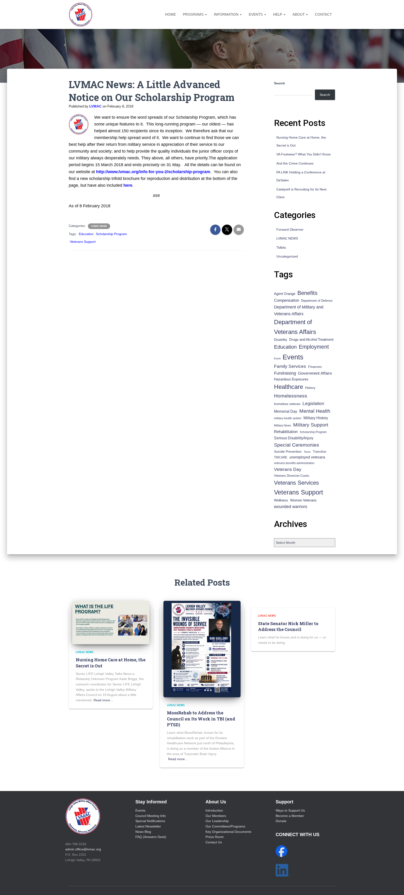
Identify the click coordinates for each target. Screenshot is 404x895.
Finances (315, 367)
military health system (287, 418)
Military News (282, 425)
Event (277, 358)
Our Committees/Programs (225, 826)
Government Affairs (315, 373)
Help (278, 14)
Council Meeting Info (150, 816)
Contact (323, 14)
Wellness (281, 500)
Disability (280, 339)
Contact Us (214, 842)
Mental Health (314, 411)
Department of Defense (316, 300)
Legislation (313, 403)
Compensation (286, 300)
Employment (314, 347)
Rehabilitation (286, 432)
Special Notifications (150, 821)
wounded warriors (290, 506)
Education (86, 234)
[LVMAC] (80, 14)
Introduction (214, 810)
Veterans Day (287, 469)
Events (256, 14)
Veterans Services (296, 483)
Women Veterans (303, 500)
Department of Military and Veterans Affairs (298, 310)
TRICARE (280, 457)
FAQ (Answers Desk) (150, 837)
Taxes (307, 451)
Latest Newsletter (148, 826)
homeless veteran (287, 404)
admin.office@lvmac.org (83, 849)
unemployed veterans (307, 457)
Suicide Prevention (288, 451)
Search (279, 83)
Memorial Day (285, 411)
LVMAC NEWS (99, 226)
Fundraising (285, 373)
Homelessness (290, 395)
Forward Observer (289, 229)
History (310, 388)
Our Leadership (217, 821)
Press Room (215, 837)
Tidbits (281, 247)
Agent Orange (284, 294)
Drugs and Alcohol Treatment (311, 339)
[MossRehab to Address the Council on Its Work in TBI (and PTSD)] (202, 649)
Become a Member (290, 816)
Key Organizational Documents (228, 832)
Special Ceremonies (296, 445)
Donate (281, 821)
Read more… (103, 700)
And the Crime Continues (295, 163)
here (127, 185)
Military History (315, 418)
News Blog (143, 832)
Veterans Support (83, 241)
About (299, 14)
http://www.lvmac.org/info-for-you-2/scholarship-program (153, 171)
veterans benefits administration (294, 463)
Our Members (216, 816)
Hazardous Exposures (291, 379)
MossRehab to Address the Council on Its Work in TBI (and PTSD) (201, 718)
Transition (319, 451)
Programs (194, 14)
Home (170, 14)
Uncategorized (287, 256)
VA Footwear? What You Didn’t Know (303, 154)
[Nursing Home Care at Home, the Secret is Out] (110, 622)
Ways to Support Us (290, 810)
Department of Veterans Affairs (295, 327)
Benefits (307, 293)
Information (226, 14)
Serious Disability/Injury (293, 438)
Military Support (310, 424)
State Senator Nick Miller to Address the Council (288, 626)
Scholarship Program (111, 234)
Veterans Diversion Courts (291, 475)
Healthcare (288, 386)
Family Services (290, 366)
